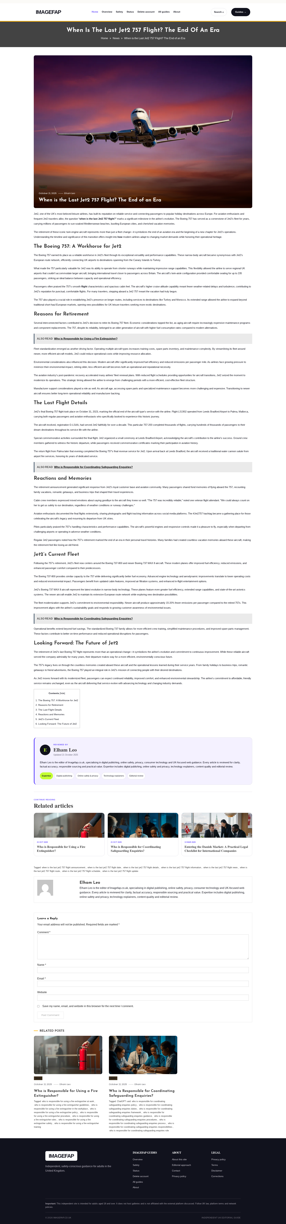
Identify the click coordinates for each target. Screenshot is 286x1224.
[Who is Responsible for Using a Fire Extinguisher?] (69, 825)
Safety (119, 11)
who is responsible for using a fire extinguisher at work (68, 1101)
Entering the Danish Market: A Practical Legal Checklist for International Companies (216, 848)
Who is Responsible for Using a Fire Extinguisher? (61, 848)
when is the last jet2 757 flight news (220, 867)
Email (41, 978)
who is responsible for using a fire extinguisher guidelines (61, 1105)
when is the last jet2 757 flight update (120, 871)
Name (41, 964)
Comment (43, 932)
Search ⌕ (219, 12)
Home (95, 11)
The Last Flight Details (49, 709)
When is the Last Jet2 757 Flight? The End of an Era (100, 200)
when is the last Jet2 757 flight (96, 218)
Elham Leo (69, 193)
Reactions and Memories (50, 714)
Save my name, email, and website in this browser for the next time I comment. (88, 1006)
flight (84, 286)
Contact (176, 1170)
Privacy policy (179, 1176)
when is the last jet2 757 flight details (141, 867)
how (120, 236)
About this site (179, 1159)
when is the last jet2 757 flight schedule (81, 871)
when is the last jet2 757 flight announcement (63, 867)
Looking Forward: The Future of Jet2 (56, 723)
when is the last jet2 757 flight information (181, 867)
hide (62, 693)
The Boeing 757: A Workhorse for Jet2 (57, 700)
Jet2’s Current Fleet (47, 719)
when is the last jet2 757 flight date (104, 867)
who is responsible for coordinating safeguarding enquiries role (139, 1130)
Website (42, 992)
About (176, 11)
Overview (107, 11)
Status (130, 11)
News (43, 187)
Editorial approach (181, 1165)
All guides (164, 11)
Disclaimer (216, 1170)
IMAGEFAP (48, 12)
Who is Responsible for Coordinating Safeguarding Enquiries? (136, 848)
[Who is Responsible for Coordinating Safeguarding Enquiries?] (143, 825)
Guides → (240, 12)
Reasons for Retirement (49, 705)
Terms (214, 1165)
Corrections (217, 1176)
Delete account (146, 11)
